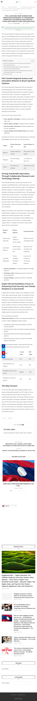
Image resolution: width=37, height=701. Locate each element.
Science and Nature (12, 7)
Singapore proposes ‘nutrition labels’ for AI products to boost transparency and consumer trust (24, 595)
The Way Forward (8, 74)
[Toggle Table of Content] (31, 61)
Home (3, 7)
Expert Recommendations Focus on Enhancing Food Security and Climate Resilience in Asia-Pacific (18, 71)
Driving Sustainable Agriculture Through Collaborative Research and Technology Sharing (17, 67)
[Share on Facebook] (3, 346)
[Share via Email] (3, 356)
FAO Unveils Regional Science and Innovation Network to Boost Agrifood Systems (17, 64)
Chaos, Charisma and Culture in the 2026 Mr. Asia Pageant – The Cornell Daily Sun (24, 639)
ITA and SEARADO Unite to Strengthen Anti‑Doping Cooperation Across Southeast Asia (24, 606)
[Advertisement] (15, 528)
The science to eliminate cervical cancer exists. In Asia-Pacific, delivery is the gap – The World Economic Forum (23, 650)
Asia (4, 418)
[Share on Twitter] (3, 349)
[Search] (35, 2)
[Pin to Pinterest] (3, 353)
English (6, 506)
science (10, 418)
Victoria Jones (16, 23)
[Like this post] (15, 425)
